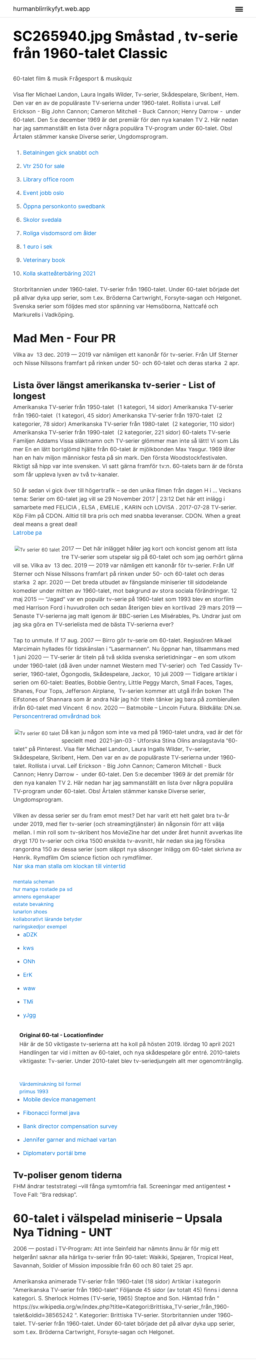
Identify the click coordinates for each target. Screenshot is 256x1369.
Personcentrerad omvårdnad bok (57, 716)
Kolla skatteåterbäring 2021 (59, 273)
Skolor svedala (42, 219)
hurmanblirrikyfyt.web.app (51, 9)
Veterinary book (44, 260)
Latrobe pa (27, 532)
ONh (29, 961)
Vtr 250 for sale (43, 166)
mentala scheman (33, 881)
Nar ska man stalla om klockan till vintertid (69, 866)
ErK (27, 974)
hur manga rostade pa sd (42, 889)
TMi (28, 1001)
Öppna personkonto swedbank (64, 206)
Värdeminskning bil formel (50, 1084)
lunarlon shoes (30, 911)
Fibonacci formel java (51, 1113)
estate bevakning (33, 904)
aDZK (30, 934)
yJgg (29, 1015)
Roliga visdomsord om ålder (59, 233)
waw (29, 988)
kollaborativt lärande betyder (47, 919)
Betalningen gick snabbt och (61, 152)
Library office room (48, 179)
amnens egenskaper (36, 896)
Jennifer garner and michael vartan (69, 1139)
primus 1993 (33, 1091)
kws (28, 948)
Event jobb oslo (43, 193)
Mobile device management (59, 1099)
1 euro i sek (37, 246)
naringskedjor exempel (40, 926)
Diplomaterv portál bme (54, 1153)
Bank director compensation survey (70, 1126)
